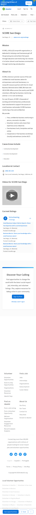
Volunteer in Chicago (9, 502)
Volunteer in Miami (8, 505)
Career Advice (23, 390)
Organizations (9, 388)
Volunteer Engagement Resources (8, 424)
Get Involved (5, 15)
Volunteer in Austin (24, 495)
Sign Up (25, 9)
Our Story (22, 405)
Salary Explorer (24, 387)
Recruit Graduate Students (9, 430)
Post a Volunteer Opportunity (9, 412)
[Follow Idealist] (11, 454)
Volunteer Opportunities (9, 378)
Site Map (27, 467)
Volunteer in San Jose (25, 485)
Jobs (21, 377)
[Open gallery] (12, 195)
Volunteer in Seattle (9, 485)
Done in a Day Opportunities (9, 384)
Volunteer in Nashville (24, 505)
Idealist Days (8, 396)
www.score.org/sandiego (21, 37)
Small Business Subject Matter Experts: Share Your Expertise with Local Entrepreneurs (17, 224)
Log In (19, 9)
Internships (23, 381)
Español (17, 461)
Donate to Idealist (25, 418)
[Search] (31, 9)
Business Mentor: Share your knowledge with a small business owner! (17, 234)
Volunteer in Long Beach (10, 508)
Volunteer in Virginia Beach (11, 498)
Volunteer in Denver (8, 495)
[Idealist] (6, 9)
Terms (8, 467)
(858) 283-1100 (9, 171)
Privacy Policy (17, 467)
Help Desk (22, 415)
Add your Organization (8, 417)
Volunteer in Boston (9, 488)
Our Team (22, 408)
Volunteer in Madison (25, 502)
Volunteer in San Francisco (11, 492)
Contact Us (23, 412)
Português (25, 461)
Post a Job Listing (10, 408)
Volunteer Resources (7, 392)
